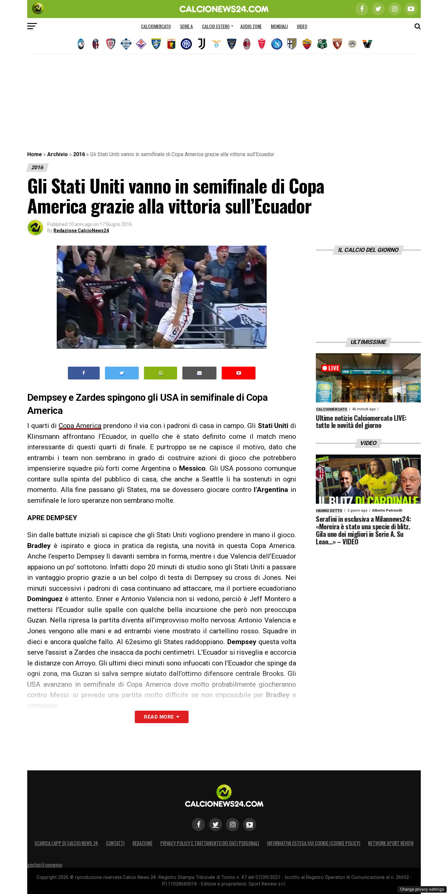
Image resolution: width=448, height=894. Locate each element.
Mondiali (279, 26)
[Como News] (125, 44)
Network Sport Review (391, 843)
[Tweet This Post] (121, 373)
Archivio (57, 154)
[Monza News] (261, 44)
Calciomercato (156, 26)
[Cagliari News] (110, 44)
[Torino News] (337, 44)
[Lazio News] (216, 44)
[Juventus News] (201, 44)
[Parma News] (291, 44)
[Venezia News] (367, 44)
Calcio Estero (216, 26)
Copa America (80, 426)
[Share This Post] (160, 373)
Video (302, 26)
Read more (159, 717)
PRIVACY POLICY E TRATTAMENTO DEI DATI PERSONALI (209, 843)
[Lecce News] (231, 44)
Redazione (142, 843)
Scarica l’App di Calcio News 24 (66, 843)
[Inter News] (186, 44)
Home (34, 154)
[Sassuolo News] (322, 44)
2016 (79, 154)
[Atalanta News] (80, 44)
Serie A (186, 26)
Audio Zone (251, 26)
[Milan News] (246, 44)
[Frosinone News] (156, 44)
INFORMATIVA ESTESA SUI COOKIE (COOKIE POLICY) (313, 843)
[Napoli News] (276, 44)
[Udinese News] (352, 44)
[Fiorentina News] (141, 44)
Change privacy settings (422, 889)
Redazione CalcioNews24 (81, 230)
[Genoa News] (171, 44)
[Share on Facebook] (84, 373)
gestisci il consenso (44, 864)
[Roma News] (307, 44)
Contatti (115, 843)
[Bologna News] (95, 44)
